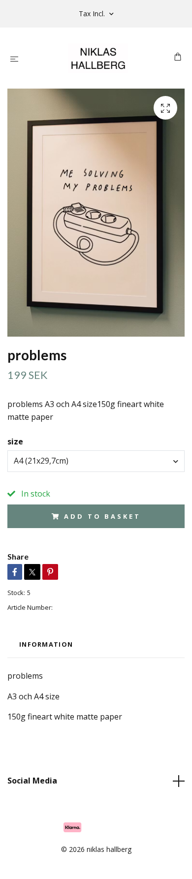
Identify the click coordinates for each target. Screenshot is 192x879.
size (15, 441)
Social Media (32, 780)
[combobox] (96, 461)
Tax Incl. (93, 13)
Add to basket (102, 516)
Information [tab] (46, 644)
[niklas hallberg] (98, 58)
